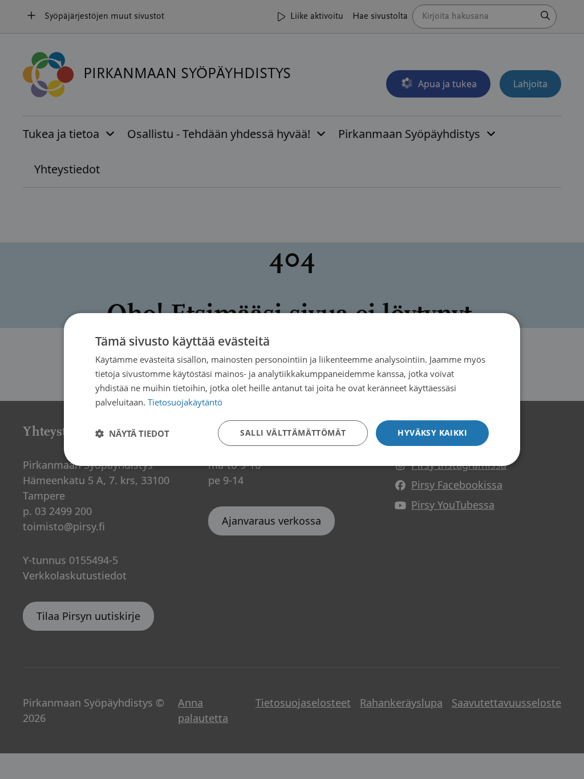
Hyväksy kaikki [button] (432, 432)
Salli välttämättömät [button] (293, 432)
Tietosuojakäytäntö (185, 402)
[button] (132, 433)
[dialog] (292, 389)
